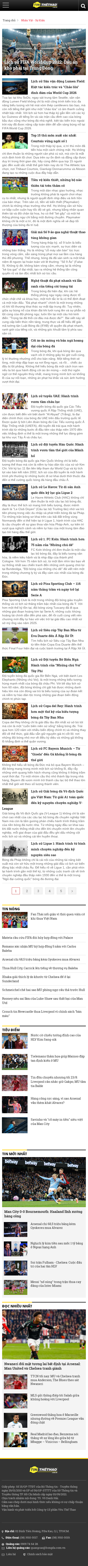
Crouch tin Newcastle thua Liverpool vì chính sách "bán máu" (42, 1013)
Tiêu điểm (11, 1030)
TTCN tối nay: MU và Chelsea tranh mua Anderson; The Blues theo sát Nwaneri (55, 1380)
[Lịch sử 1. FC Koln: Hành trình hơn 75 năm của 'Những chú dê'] (15, 544)
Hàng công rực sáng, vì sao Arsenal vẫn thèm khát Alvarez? (56, 1100)
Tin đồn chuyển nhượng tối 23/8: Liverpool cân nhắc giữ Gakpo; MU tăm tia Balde (58, 1081)
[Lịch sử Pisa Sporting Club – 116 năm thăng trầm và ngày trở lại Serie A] (15, 589)
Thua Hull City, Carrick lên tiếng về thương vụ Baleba (40, 968)
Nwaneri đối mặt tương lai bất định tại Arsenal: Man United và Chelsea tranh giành (42, 1366)
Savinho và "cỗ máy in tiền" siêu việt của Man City (57, 1121)
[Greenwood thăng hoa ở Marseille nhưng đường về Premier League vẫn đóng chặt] (15, 1420)
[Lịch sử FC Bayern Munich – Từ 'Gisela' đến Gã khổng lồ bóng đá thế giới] (15, 754)
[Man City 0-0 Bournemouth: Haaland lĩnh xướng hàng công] (44, 1182)
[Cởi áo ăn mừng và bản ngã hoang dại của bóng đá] (15, 346)
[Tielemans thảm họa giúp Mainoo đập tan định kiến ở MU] (15, 1062)
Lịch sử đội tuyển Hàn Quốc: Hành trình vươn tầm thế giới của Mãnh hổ (57, 450)
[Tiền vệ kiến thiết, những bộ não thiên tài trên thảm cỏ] (15, 185)
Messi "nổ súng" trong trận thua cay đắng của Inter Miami (56, 1284)
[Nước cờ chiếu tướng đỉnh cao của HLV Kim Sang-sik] (15, 1041)
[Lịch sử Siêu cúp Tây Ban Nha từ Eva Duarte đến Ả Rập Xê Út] (15, 635)
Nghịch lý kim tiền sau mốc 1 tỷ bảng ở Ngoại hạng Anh (57, 1245)
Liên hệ (11, 1554)
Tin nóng (11, 909)
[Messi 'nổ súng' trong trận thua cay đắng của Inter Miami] (15, 1287)
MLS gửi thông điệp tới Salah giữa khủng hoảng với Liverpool (55, 1397)
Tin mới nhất (14, 1154)
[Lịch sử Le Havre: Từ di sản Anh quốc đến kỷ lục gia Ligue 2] (15, 492)
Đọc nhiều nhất (17, 1306)
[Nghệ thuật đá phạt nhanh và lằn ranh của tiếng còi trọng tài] (15, 286)
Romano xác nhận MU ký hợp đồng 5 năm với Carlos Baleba (39, 948)
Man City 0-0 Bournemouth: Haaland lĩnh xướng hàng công (43, 1213)
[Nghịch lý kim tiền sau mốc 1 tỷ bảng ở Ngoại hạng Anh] (15, 1248)
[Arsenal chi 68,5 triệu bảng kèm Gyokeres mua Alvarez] (15, 1229)
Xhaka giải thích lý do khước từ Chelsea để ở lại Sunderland (36, 979)
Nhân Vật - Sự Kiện (33, 20)
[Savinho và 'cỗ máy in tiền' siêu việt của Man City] (15, 1125)
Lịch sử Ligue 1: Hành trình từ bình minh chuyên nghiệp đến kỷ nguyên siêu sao (58, 849)
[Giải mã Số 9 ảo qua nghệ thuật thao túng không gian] (15, 237)
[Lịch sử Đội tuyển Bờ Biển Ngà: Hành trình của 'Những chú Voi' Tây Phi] (15, 665)
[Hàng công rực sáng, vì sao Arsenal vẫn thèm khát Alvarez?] (15, 1104)
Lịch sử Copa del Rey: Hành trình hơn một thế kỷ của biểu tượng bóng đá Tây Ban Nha (56, 711)
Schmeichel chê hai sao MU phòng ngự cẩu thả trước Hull (43, 990)
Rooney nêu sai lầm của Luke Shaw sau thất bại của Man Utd (42, 1001)
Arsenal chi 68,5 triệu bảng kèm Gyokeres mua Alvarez (41, 959)
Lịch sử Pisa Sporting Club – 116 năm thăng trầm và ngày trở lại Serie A (56, 589)
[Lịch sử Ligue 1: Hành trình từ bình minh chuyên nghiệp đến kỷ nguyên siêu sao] (15, 849)
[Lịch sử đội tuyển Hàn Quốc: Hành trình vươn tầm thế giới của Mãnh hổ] (15, 450)
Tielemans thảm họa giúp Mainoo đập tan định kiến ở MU (58, 1058)
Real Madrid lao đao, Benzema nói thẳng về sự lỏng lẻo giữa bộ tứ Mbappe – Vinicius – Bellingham (54, 1438)
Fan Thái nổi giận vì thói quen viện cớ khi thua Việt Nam (58, 916)
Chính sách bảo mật (40, 1554)
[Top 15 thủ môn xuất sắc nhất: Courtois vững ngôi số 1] (15, 141)
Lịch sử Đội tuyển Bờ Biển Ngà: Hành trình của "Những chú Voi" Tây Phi (56, 665)
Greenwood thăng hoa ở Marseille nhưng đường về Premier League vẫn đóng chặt (57, 1418)
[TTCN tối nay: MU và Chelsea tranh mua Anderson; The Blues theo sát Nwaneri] (15, 1381)
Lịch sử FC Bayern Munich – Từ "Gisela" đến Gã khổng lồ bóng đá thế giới (56, 754)
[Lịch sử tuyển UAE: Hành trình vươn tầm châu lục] (15, 401)
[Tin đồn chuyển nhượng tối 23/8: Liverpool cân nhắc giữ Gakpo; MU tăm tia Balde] (15, 1083)
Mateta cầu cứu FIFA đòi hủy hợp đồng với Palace (37, 938)
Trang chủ (9, 20)
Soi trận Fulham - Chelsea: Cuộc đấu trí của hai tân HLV (56, 1264)
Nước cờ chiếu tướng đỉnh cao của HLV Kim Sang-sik (56, 1037)
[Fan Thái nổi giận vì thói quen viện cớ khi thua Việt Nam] (15, 920)
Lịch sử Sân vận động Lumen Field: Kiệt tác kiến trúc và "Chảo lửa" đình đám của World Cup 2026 (58, 87)
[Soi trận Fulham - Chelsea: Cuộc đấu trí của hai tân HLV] (15, 1268)
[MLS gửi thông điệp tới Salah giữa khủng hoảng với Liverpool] (15, 1400)
